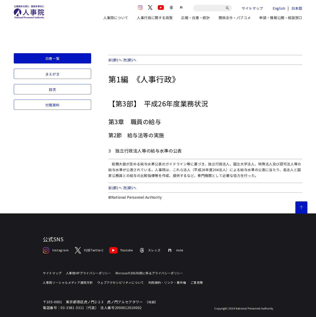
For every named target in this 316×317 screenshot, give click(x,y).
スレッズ (154, 250)
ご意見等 (196, 282)
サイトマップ (252, 8)
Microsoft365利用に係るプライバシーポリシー (149, 273)
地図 (151, 302)
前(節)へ (115, 59)
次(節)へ (130, 59)
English (279, 8)
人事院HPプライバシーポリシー (88, 273)
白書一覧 (52, 58)
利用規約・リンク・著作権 (167, 282)
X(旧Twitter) (93, 250)
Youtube (126, 250)
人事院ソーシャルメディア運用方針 (68, 282)
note (180, 250)
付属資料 (52, 104)
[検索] (228, 8)
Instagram (60, 250)
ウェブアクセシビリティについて (120, 282)
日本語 (296, 8)
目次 (52, 89)
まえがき (52, 74)
